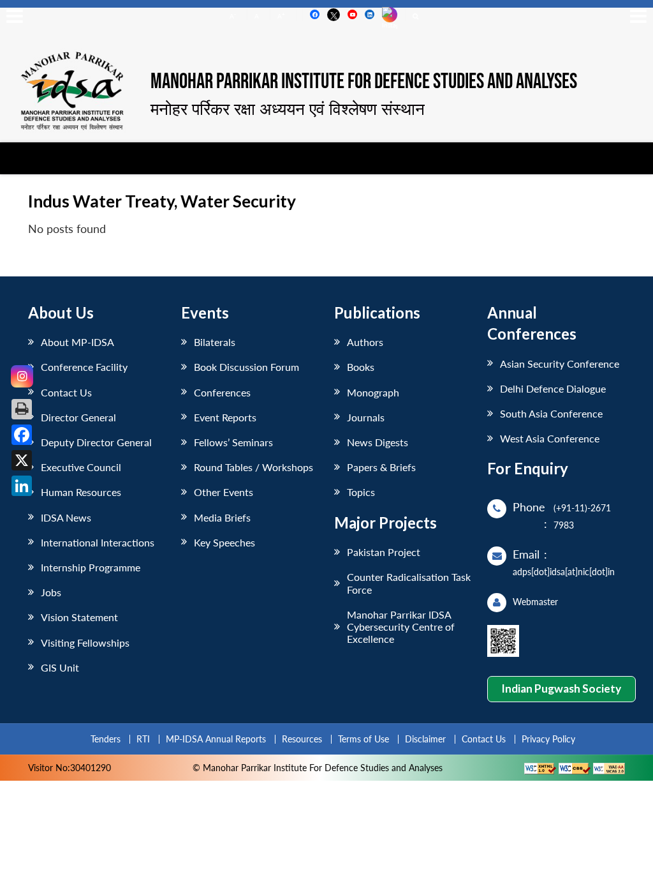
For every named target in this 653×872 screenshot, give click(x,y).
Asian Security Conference (559, 363)
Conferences (222, 392)
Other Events (223, 492)
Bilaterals (214, 342)
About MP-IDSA (77, 342)
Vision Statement (79, 617)
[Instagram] (22, 376)
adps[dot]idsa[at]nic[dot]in (564, 571)
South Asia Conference (551, 413)
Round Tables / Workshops (253, 467)
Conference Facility (84, 367)
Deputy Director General (96, 442)
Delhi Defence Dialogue (553, 388)
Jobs (51, 592)
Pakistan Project (383, 552)
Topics (361, 492)
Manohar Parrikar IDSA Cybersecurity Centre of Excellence (401, 626)
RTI (143, 738)
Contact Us (66, 392)
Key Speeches (224, 542)
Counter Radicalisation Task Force (409, 583)
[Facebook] (21, 434)
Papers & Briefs (381, 467)
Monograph (373, 392)
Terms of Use (363, 738)
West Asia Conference (549, 438)
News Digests (377, 442)
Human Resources (81, 492)
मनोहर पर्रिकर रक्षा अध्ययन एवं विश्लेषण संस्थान (287, 108)
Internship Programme (90, 567)
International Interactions (97, 542)
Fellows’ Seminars (233, 442)
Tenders (106, 738)
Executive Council (81, 467)
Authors (365, 342)
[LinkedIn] (21, 486)
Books (360, 367)
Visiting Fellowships (85, 642)
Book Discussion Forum (246, 367)
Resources (302, 738)
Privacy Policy (548, 738)
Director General (78, 417)
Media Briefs (222, 517)
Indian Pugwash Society (561, 688)
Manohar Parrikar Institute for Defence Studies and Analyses (363, 82)
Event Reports (225, 417)
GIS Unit (60, 667)
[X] (21, 460)
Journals (366, 417)
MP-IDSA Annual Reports (216, 738)
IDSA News (66, 517)
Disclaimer (425, 738)
